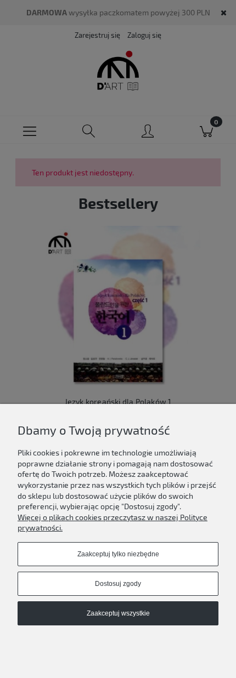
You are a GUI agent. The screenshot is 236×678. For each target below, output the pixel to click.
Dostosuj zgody (118, 584)
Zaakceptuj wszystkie (118, 613)
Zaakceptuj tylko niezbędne (118, 554)
